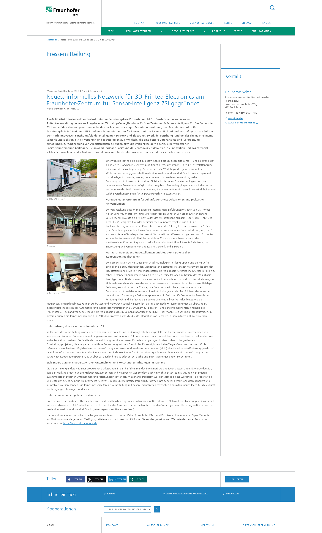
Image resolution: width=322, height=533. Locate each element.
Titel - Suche (272, 8)
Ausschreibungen (159, 525)
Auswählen (157, 509)
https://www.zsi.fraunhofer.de (80, 423)
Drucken (237, 479)
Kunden (111, 493)
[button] (75, 479)
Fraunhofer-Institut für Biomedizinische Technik (70, 22)
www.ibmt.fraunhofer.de (241, 122)
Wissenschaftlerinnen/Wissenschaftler (187, 493)
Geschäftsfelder (183, 31)
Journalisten (232, 493)
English (267, 23)
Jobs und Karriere (168, 23)
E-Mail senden (235, 118)
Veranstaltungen (202, 23)
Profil (112, 31)
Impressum (207, 525)
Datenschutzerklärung (259, 525)
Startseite (52, 39)
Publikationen (261, 31)
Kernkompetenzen (138, 31)
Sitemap (247, 23)
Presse (238, 31)
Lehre (228, 23)
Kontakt (140, 23)
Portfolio (218, 31)
